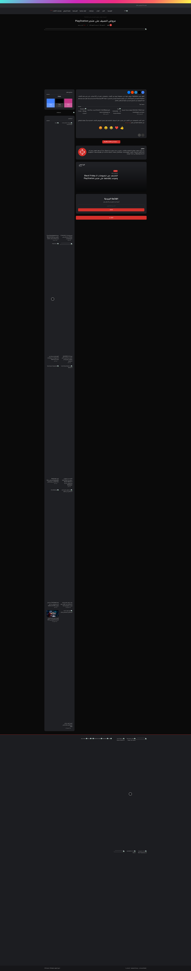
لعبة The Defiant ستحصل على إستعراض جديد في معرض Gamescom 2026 (53, 604)
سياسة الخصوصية (134, 968)
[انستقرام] (94, 156)
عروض (101, 17)
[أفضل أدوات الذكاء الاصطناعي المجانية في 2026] (66, 666)
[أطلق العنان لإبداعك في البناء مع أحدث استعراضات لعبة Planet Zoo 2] (53, 299)
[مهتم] (126, 11)
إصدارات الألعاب (55, 11)
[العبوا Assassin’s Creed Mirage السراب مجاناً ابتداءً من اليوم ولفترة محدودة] (82, 111)
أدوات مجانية (83, 11)
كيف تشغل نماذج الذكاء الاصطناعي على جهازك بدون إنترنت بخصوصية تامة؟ (66, 604)
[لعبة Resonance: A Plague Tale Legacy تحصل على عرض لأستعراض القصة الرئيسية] (130, 794)
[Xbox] (110, 738)
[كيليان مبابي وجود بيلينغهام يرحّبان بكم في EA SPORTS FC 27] (141, 794)
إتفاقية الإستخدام (142, 968)
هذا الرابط (127, 122)
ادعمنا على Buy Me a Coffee (110, 141)
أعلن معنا (75, 11)
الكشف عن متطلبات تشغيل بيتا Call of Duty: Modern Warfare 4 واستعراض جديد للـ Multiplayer (67, 482)
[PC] (92, 738)
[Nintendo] (98, 738)
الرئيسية (110, 11)
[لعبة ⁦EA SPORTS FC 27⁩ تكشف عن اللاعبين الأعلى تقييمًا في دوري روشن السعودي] (66, 299)
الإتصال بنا (128, 968)
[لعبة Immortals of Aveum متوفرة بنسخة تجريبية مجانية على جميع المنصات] (117, 112)
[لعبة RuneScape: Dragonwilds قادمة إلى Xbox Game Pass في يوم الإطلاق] (53, 421)
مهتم (108, 25)
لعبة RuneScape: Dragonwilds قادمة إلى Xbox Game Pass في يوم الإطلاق (53, 480)
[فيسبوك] (90, 156)
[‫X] (92, 156)
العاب (98, 11)
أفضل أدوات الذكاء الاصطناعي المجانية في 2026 (67, 725)
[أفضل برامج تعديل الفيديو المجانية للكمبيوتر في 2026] (53, 613)
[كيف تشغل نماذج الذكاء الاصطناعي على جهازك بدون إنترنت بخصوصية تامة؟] (66, 545)
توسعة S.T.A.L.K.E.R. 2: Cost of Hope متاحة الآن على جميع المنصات (66, 237)
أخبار (103, 11)
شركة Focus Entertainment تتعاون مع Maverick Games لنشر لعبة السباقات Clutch (53, 237)
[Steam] (89, 738)
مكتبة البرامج (66, 11)
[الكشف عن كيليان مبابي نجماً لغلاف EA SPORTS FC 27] (119, 906)
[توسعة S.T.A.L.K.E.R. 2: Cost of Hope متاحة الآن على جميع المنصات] (66, 178)
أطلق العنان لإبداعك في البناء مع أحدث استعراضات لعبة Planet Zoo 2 (53, 358)
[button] (122, 128)
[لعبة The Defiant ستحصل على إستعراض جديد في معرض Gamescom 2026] (53, 545)
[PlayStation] (105, 738)
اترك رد (111, 217)
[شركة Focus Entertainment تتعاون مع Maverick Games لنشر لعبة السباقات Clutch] (53, 178)
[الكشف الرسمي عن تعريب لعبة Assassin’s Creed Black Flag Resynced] (141, 906)
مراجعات (91, 11)
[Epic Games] (84, 738)
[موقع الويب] (89, 156)
